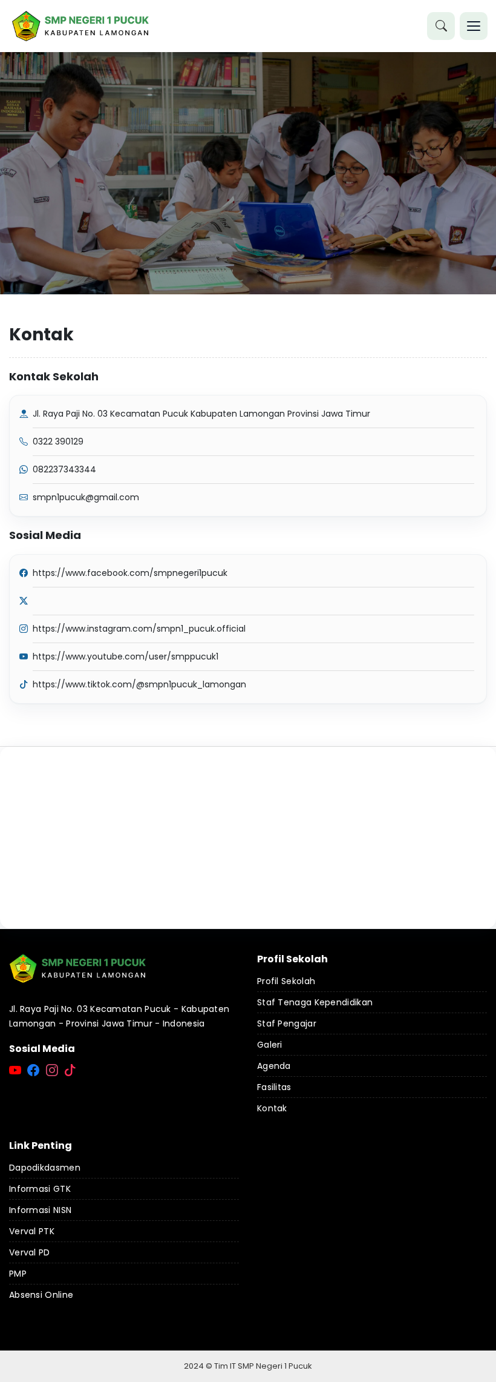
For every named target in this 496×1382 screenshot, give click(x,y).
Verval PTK (31, 1231)
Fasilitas (274, 1087)
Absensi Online (41, 1295)
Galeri (269, 1045)
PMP (18, 1274)
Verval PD (29, 1252)
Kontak (272, 1108)
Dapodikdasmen (44, 1168)
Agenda (274, 1066)
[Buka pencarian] (441, 26)
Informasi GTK (40, 1189)
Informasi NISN (40, 1210)
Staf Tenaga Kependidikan (315, 1002)
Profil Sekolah (286, 981)
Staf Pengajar (286, 1023)
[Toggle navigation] (474, 26)
